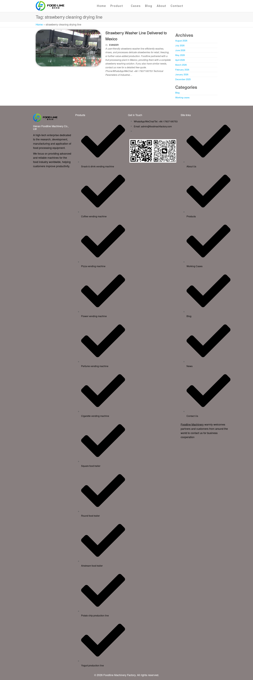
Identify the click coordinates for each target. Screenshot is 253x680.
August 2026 (181, 40)
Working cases (182, 97)
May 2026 (180, 55)
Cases (136, 6)
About (161, 6)
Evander (114, 44)
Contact (177, 6)
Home (101, 6)
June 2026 (180, 50)
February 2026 (182, 69)
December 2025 (183, 79)
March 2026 (181, 64)
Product (116, 6)
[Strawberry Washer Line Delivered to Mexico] (68, 47)
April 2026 (180, 59)
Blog (148, 6)
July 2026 (179, 45)
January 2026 (181, 74)
